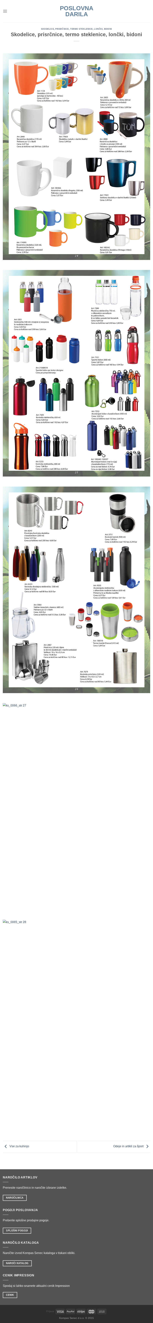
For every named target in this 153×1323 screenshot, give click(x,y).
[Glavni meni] (5, 11)
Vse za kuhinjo (19, 1146)
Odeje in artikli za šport (128, 1146)
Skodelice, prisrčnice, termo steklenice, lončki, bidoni (76, 29)
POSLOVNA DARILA (76, 11)
